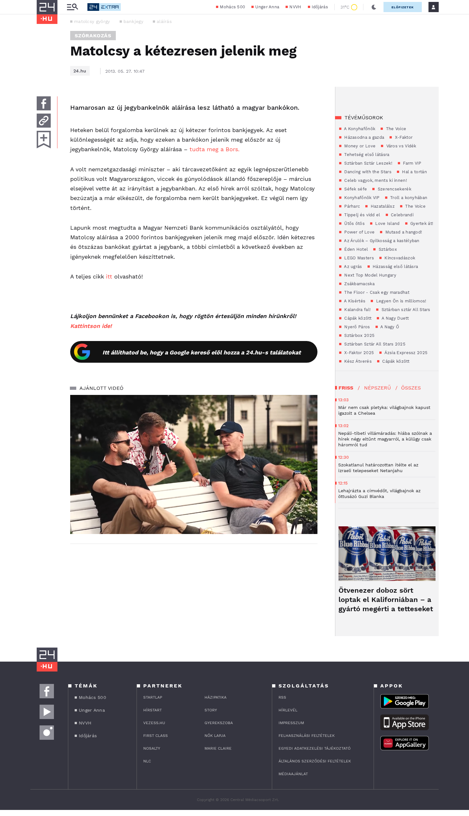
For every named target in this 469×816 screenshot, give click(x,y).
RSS (282, 697)
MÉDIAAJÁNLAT (293, 774)
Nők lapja (215, 735)
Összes (411, 388)
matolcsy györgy (92, 21)
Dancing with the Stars (367, 171)
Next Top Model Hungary (369, 275)
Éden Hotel (355, 249)
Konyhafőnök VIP (361, 197)
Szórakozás (93, 36)
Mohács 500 (232, 6)
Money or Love (359, 146)
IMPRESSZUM (291, 723)
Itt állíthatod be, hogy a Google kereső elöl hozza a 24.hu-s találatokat (201, 352)
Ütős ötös (354, 223)
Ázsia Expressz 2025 (405, 352)
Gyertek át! (421, 223)
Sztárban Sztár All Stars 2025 (374, 344)
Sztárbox (387, 249)
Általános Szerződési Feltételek (315, 761)
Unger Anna (267, 6)
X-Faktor (403, 137)
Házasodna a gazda (363, 137)
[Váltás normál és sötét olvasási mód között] (374, 7)
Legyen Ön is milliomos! (400, 301)
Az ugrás (352, 266)
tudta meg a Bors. (214, 149)
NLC (147, 761)
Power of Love (359, 232)
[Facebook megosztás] (44, 103)
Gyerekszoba (219, 723)
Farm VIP (411, 163)
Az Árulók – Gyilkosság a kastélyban (381, 240)
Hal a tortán (414, 171)
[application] (193, 464)
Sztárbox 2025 (359, 335)
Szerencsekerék (393, 189)
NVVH (295, 6)
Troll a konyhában (408, 197)
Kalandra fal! (357, 309)
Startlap (152, 697)
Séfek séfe (355, 189)
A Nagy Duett (395, 318)
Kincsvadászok (399, 258)
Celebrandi (401, 214)
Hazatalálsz (382, 206)
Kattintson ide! (91, 326)
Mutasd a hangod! (403, 232)
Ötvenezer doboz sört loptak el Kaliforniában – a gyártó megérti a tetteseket (386, 599)
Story (211, 710)
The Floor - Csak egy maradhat (376, 292)
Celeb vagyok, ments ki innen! (375, 180)
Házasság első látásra (394, 266)
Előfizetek (402, 7)
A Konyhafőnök (359, 128)
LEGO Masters (358, 258)
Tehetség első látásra (366, 154)
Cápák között (357, 318)
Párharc (351, 206)
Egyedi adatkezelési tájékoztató (315, 748)
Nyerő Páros (356, 326)
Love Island (387, 223)
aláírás (164, 21)
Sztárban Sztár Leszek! (367, 163)
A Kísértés (354, 301)
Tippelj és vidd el (361, 214)
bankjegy (133, 21)
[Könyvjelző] (44, 139)
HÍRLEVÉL (288, 710)
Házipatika (216, 697)
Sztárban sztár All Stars (405, 309)
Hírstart (152, 710)
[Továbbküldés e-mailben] (44, 121)
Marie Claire (218, 748)
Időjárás (320, 6)
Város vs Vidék (400, 146)
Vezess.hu (154, 723)
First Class (155, 735)
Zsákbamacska (359, 283)
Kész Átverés (357, 361)
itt (109, 276)
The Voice (395, 128)
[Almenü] (72, 7)
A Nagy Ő (389, 326)
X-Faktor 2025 (358, 352)
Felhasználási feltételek (307, 735)
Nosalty (151, 748)
